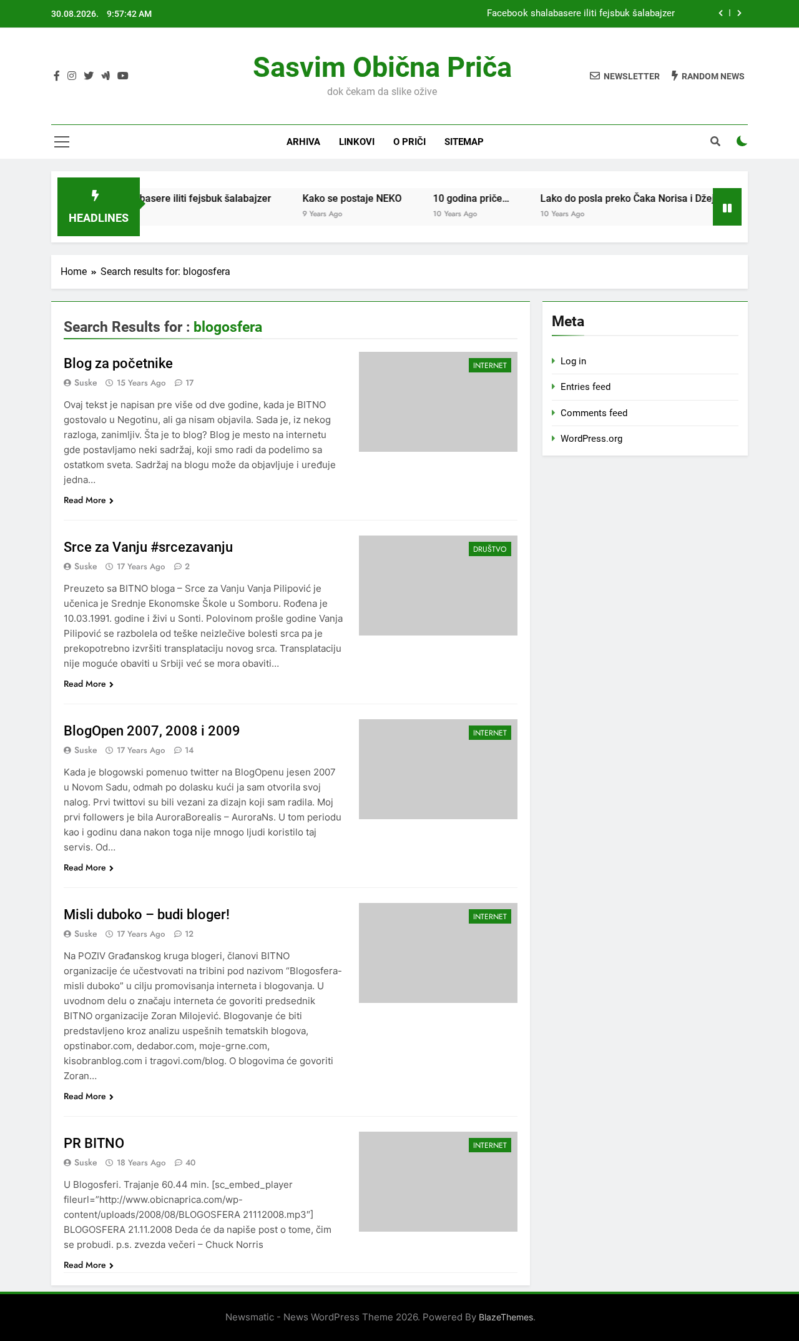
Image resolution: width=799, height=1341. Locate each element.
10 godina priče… (454, 198)
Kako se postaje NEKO (335, 198)
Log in (573, 361)
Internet (490, 365)
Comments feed (594, 413)
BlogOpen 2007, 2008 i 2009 (152, 731)
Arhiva (303, 141)
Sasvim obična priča (382, 67)
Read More (85, 500)
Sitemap (464, 141)
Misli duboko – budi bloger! (147, 914)
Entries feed (585, 386)
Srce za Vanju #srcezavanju (148, 547)
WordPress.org (591, 438)
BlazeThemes (506, 1317)
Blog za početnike (118, 363)
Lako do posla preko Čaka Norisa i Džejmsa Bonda (635, 198)
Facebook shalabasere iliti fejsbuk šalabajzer (581, 14)
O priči (409, 141)
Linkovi (357, 141)
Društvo (490, 549)
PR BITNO (94, 1143)
